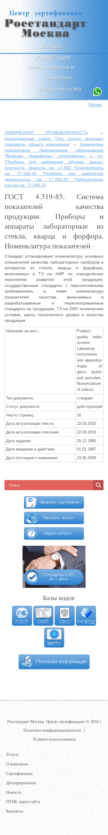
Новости (13, 792)
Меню (95, 104)
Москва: (51, 46)
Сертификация (19, 773)
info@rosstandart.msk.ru (51, 67)
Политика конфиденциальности (52, 730)
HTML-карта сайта (23, 801)
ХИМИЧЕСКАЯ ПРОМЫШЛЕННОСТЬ (46, 132)
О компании (17, 764)
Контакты (14, 811)
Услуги (12, 754)
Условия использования (54, 739)
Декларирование (21, 782)
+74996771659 (52, 58)
